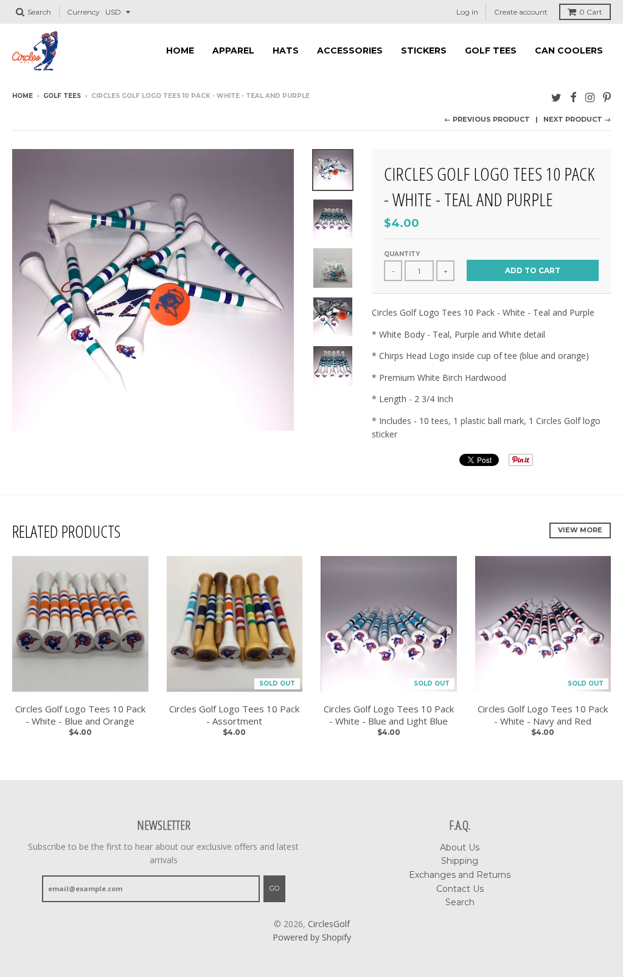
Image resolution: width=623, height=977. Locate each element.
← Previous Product (487, 119)
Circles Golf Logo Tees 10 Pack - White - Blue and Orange (80, 715)
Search (460, 902)
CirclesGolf (329, 924)
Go (274, 888)
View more (580, 530)
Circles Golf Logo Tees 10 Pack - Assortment (234, 715)
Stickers (424, 50)
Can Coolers (569, 50)
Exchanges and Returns (459, 874)
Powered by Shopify (312, 937)
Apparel (233, 50)
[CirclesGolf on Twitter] (556, 97)
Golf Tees (491, 50)
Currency (83, 11)
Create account (521, 11)
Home (180, 50)
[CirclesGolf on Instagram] (589, 97)
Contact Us (460, 888)
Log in (467, 11)
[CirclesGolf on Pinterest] (607, 97)
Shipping (459, 860)
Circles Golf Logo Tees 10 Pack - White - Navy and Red (543, 715)
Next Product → (577, 119)
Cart (590, 11)
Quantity (402, 254)
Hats (286, 50)
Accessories (350, 50)
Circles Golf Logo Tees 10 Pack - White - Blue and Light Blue (389, 715)
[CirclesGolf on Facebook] (573, 97)
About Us (459, 847)
